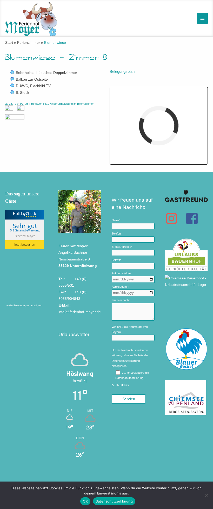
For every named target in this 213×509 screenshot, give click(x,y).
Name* (116, 220)
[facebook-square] (193, 218)
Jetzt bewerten (24, 244)
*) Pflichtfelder (120, 385)
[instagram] (174, 218)
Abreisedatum (120, 286)
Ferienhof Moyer (25, 236)
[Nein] (206, 495)
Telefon (116, 233)
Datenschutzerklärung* (129, 377)
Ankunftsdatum (121, 273)
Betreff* (116, 259)
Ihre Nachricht (121, 300)
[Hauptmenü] (202, 18)
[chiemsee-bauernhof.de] (186, 277)
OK (85, 501)
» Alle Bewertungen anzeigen (24, 305)
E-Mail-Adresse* (122, 246)
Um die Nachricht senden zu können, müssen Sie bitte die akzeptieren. (130, 358)
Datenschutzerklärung (126, 360)
